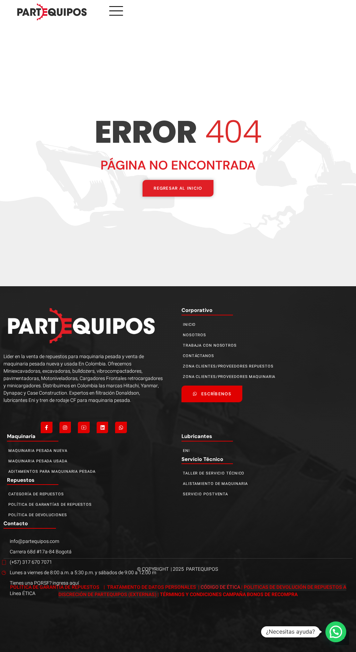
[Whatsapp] (121, 428)
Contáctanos (198, 356)
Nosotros (194, 335)
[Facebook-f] (46, 428)
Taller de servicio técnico (213, 473)
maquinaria (21, 436)
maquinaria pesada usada (37, 461)
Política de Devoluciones (37, 515)
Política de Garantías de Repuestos (50, 504)
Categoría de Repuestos (36, 494)
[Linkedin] (102, 428)
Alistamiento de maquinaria (215, 484)
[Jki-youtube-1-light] (84, 428)
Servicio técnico (202, 459)
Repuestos (20, 480)
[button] (335, 631)
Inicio (189, 325)
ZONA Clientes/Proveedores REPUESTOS (228, 366)
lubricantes (196, 436)
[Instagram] (65, 428)
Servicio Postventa (205, 494)
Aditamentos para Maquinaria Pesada (52, 471)
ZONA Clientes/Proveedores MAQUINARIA (229, 377)
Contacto (15, 523)
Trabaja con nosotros (210, 345)
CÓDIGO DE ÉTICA (220, 587)
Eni (186, 451)
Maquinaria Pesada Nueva (37, 451)
